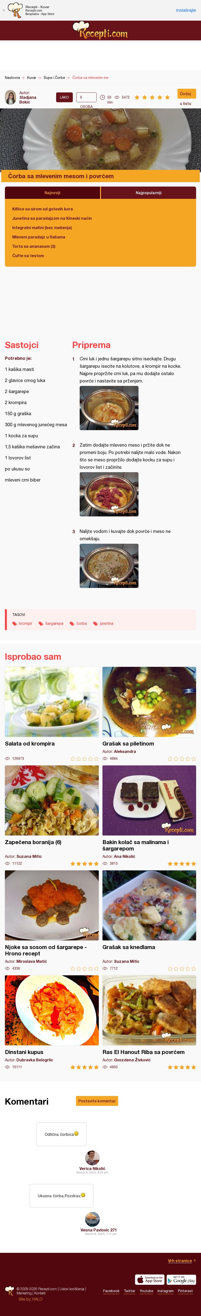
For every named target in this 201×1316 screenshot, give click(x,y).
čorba (81, 623)
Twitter (129, 1291)
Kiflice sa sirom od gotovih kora (42, 208)
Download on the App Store (149, 1279)
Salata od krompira (52, 714)
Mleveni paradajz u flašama (38, 236)
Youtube (146, 1291)
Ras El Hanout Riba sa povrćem (149, 1022)
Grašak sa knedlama (149, 920)
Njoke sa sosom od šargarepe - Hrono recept (52, 920)
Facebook (111, 1291)
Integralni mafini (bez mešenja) (42, 227)
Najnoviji (52, 192)
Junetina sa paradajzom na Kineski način (52, 218)
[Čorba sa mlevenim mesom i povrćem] (132, 408)
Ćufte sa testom (28, 255)
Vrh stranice (180, 1260)
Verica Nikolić (92, 1168)
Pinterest (185, 1291)
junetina (106, 623)
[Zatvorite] (3, 10)
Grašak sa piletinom (149, 714)
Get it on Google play (181, 1279)
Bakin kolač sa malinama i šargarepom (149, 815)
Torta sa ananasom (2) (33, 246)
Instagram (166, 1291)
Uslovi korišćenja (72, 1289)
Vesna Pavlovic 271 (99, 1230)
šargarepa (54, 623)
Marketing (24, 1293)
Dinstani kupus (52, 1022)
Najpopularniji (149, 192)
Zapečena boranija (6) (52, 815)
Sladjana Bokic (27, 99)
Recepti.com (100, 30)
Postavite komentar (97, 1100)
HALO (37, 1299)
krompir (25, 623)
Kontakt (40, 1293)
